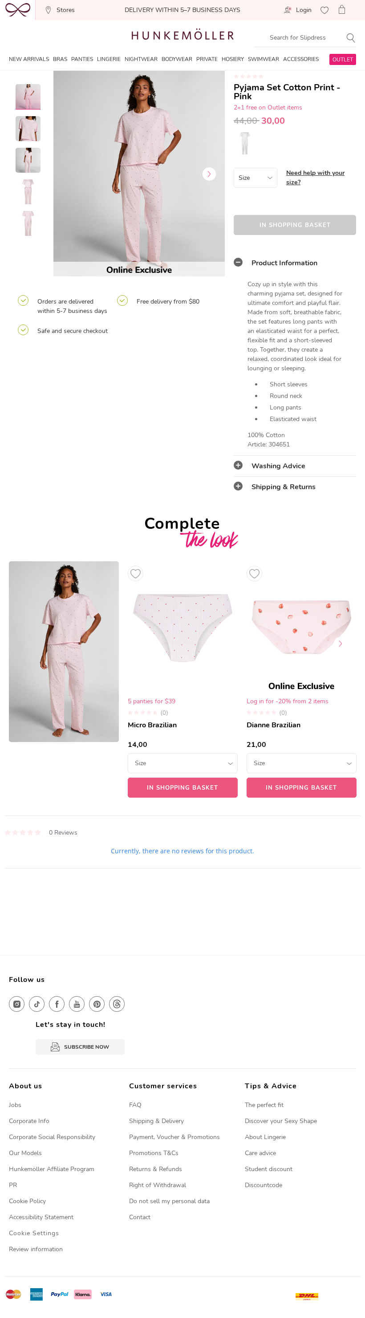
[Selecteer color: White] (245, 143)
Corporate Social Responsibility (52, 1137)
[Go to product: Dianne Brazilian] (301, 679)
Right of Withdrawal (157, 1185)
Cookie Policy (27, 1201)
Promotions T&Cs (153, 1153)
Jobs (15, 1105)
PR (13, 1185)
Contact (139, 1217)
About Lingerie (265, 1137)
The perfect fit (264, 1105)
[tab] (295, 263)
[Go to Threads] (117, 1004)
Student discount (268, 1169)
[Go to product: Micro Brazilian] (182, 679)
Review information (36, 1249)
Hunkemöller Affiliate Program (51, 1169)
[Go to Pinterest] (97, 1004)
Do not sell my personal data (169, 1201)
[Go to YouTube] (77, 1004)
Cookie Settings (34, 1233)
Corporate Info (29, 1121)
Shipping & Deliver (155, 1121)
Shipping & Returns (283, 487)
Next (209, 174)
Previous (69, 174)
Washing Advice (278, 466)
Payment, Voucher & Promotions (174, 1137)
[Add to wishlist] (135, 573)
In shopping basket (295, 225)
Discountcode (263, 1185)
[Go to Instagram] (16, 1004)
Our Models (25, 1153)
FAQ (135, 1105)
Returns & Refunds (155, 1169)
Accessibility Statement (41, 1217)
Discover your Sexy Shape (281, 1121)
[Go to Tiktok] (37, 1004)
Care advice (260, 1153)
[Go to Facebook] (57, 1004)
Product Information (284, 263)
